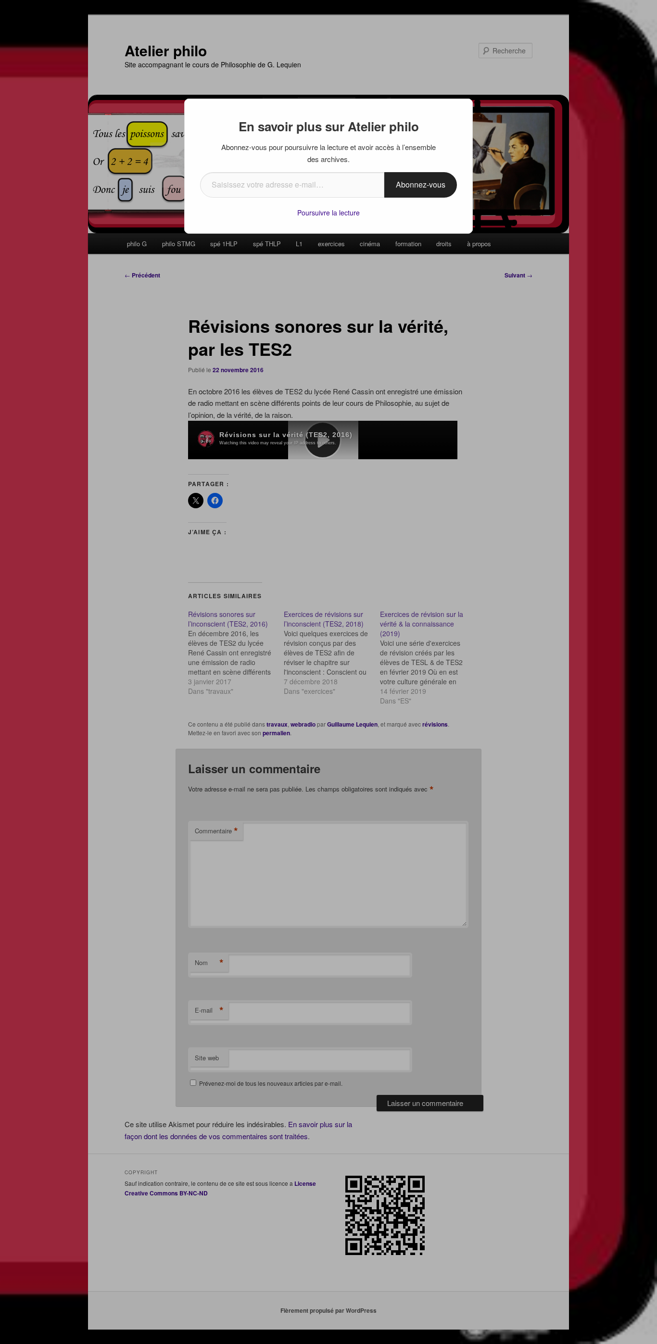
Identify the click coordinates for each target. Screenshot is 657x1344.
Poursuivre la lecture (328, 212)
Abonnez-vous (420, 184)
